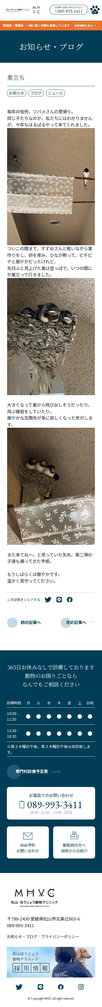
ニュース (55, 93)
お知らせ (16, 93)
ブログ (36, 93)
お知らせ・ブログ (22, 936)
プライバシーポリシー (60, 936)
